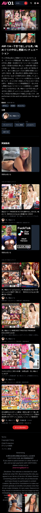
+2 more (29, 420)
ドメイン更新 (6, 449)
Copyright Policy (8, 440)
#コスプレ (21, 106)
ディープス (12, 423)
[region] (20, 20)
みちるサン (30, 125)
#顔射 (13, 106)
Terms (4, 437)
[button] (4, 28)
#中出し (5, 106)
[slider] (20, 25)
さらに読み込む (20, 427)
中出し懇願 (19, 125)
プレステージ (11, 222)
